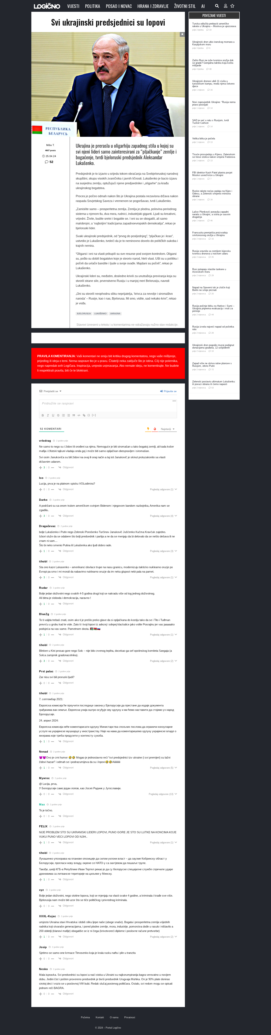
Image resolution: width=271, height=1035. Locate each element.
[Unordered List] (68, 415)
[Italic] (48, 415)
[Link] (84, 415)
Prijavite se (170, 391)
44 (212, 315)
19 (210, 30)
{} (89, 415)
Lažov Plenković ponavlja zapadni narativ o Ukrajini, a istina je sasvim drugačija (211, 214)
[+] (94, 415)
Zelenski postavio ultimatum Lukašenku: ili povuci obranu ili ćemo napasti (213, 383)
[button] (217, 6)
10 (212, 351)
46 (211, 220)
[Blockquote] (73, 415)
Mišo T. (50, 145)
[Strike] (58, 415)
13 (211, 142)
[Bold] (42, 415)
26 (212, 257)
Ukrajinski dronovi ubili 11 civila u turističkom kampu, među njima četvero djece (213, 84)
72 (212, 369)
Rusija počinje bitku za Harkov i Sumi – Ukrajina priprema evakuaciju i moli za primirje (213, 308)
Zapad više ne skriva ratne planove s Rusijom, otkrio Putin (212, 364)
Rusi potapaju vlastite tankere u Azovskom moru (209, 270)
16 (211, 90)
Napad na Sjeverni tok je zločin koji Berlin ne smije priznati (211, 288)
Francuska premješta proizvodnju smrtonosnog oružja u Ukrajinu (210, 234)
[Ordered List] (63, 415)
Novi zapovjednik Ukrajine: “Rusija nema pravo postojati (213, 103)
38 (210, 69)
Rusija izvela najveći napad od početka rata (213, 328)
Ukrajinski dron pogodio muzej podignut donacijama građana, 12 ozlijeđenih (213, 346)
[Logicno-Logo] (47, 6)
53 (212, 388)
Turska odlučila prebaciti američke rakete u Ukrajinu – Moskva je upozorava (214, 25)
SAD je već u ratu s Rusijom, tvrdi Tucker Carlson (210, 121)
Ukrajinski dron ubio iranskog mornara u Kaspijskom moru (213, 43)
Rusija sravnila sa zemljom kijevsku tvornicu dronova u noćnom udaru (211, 252)
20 (212, 294)
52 (51, 162)
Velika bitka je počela (203, 138)
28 (212, 333)
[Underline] (53, 415)
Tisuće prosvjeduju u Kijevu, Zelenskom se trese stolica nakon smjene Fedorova (213, 155)
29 (212, 275)
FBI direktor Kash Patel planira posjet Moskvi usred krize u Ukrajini (212, 174)
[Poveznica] (225, 6)
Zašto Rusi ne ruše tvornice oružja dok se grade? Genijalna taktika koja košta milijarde (213, 63)
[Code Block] (78, 415)
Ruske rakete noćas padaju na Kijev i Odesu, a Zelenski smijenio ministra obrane (212, 194)
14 (211, 108)
